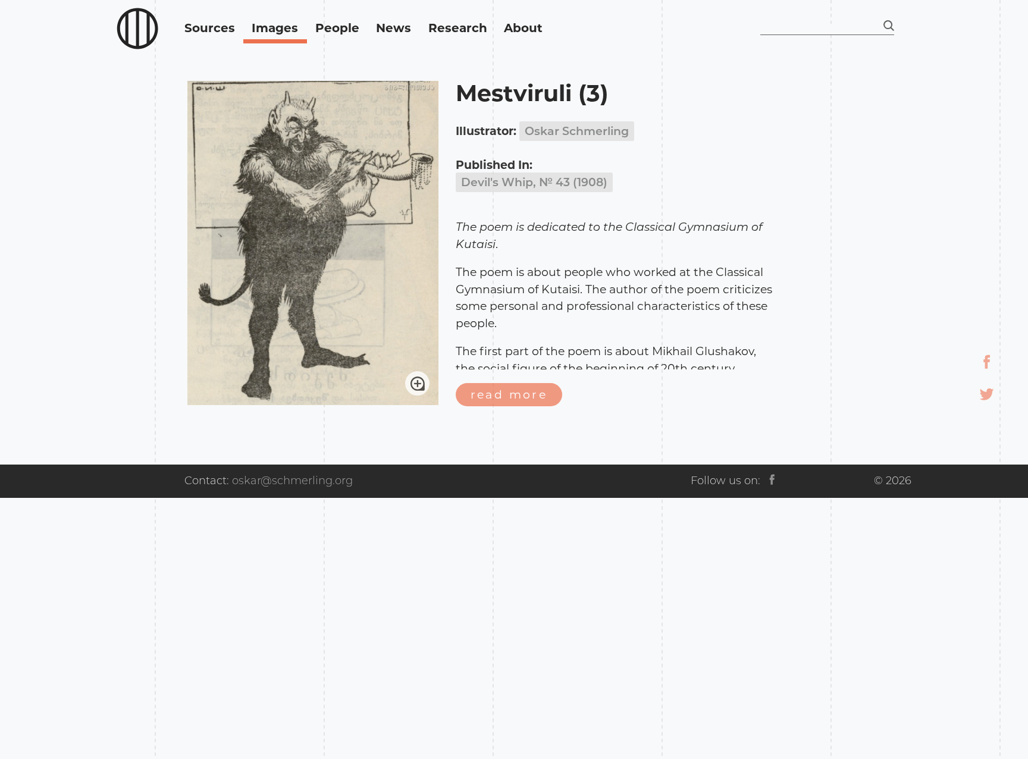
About (523, 28)
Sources (209, 28)
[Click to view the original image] (312, 401)
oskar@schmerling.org (292, 480)
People (337, 28)
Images (275, 28)
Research (457, 28)
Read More (509, 395)
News (393, 28)
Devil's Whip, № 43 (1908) (534, 182)
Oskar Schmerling (577, 131)
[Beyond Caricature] (137, 28)
